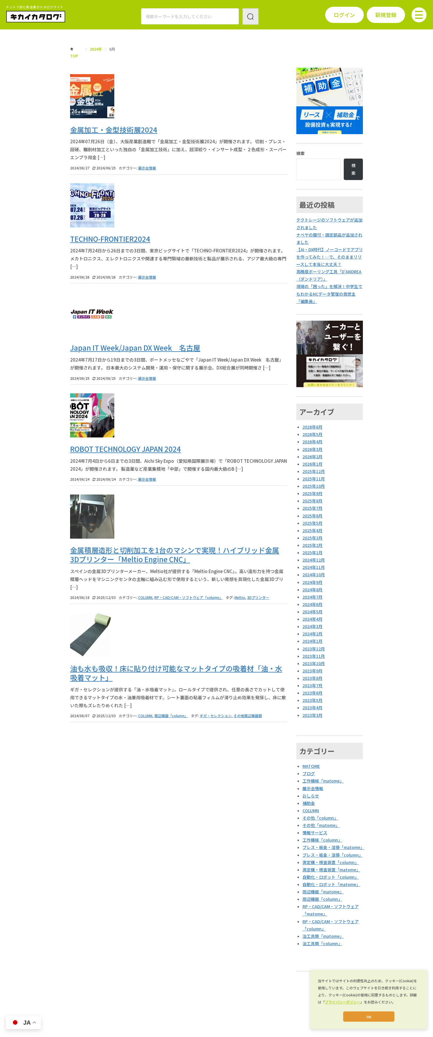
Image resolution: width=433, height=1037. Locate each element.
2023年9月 (313, 671)
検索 (300, 153)
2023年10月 (314, 663)
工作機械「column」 (322, 840)
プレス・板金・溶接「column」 (333, 855)
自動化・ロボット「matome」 (331, 884)
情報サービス (315, 832)
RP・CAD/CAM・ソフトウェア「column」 (188, 597)
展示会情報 (147, 167)
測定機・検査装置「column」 (331, 862)
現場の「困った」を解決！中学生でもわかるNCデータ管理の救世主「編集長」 (329, 293)
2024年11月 (314, 567)
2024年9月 (313, 582)
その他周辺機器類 (248, 715)
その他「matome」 (321, 825)
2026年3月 (313, 449)
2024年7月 (313, 597)
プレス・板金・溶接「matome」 (333, 847)
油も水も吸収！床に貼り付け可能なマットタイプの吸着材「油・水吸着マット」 (176, 673)
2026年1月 (313, 464)
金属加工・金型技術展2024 (113, 129)
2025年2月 (313, 545)
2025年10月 (314, 486)
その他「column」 (320, 818)
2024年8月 (313, 589)
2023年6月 (313, 693)
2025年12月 (314, 471)
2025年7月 (313, 508)
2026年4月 (313, 442)
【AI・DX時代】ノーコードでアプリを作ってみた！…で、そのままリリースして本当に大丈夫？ (329, 257)
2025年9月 (313, 493)
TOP (74, 56)
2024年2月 (313, 634)
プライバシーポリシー (342, 1001)
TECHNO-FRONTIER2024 (110, 239)
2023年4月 (313, 707)
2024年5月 (313, 612)
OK (368, 1016)
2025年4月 (313, 530)
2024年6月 (313, 604)
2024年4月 (313, 619)
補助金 (309, 803)
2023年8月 (313, 678)
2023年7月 (313, 685)
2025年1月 (313, 552)
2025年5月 (313, 523)
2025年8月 (313, 501)
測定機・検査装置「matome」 (331, 870)
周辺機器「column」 (171, 715)
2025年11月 (314, 479)
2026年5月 (313, 434)
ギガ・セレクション (216, 715)
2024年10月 (314, 574)
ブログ (309, 773)
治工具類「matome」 (323, 936)
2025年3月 (313, 538)
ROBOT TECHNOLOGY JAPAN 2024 (125, 449)
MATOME (311, 766)
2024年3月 (313, 626)
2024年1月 (313, 641)
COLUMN (145, 597)
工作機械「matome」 (323, 781)
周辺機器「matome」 (323, 892)
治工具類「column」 (322, 943)
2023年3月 (313, 715)
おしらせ (311, 796)
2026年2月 (313, 457)
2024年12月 (314, 560)
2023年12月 (314, 649)
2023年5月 (313, 700)
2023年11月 (314, 656)
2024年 (96, 49)
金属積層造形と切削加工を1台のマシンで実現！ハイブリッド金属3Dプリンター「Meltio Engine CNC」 (174, 554)
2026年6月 (313, 427)
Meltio (239, 597)
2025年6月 (313, 516)
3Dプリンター (258, 597)
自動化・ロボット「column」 (331, 877)
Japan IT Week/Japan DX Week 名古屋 (135, 347)
